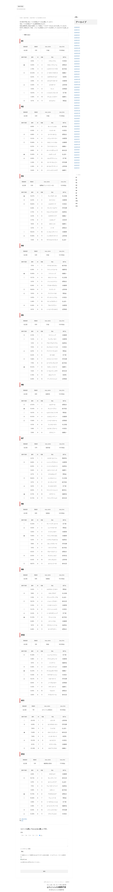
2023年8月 (77, 121)
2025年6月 (77, 63)
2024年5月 (77, 97)
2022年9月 (77, 149)
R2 (76, 180)
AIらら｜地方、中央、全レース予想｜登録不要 (56, 886)
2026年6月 (77, 32)
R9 (76, 198)
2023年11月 (77, 113)
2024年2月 (77, 105)
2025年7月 (77, 61)
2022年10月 (77, 147)
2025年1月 (76, 76)
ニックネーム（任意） (25, 850)
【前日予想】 (24, 820)
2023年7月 (77, 123)
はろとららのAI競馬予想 (56, 889)
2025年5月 (77, 66)
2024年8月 (77, 89)
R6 (76, 190)
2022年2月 (76, 165)
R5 (76, 187)
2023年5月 (77, 128)
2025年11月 (77, 50)
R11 (76, 203)
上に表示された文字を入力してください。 (30, 863)
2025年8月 (77, 58)
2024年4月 (77, 100)
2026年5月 (77, 35)
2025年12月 (77, 48)
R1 (76, 177)
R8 (76, 195)
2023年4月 (77, 131)
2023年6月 (77, 126)
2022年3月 (77, 162)
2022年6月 (77, 157)
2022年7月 (76, 154)
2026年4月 (77, 37)
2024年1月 (76, 108)
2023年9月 (77, 118)
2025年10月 (77, 53)
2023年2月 (77, 136)
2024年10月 (77, 84)
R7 (76, 193)
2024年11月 (77, 82)
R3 (76, 182)
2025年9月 (77, 56)
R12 (77, 206)
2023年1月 (76, 139)
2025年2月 (77, 74)
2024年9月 (77, 87)
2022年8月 (77, 152)
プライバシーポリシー (59, 883)
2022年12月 (77, 141)
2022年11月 (77, 144)
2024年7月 (77, 92)
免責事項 (67, 883)
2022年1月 (76, 167)
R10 (77, 200)
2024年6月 (77, 95)
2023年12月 (77, 110)
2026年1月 (76, 45)
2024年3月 (77, 102)
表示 (29, 34)
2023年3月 (77, 134)
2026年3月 (77, 40)
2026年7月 (77, 29)
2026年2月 (77, 42)
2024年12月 (77, 79)
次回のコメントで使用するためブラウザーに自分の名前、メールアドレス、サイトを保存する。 (43, 857)
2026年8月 (77, 27)
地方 (22, 822)
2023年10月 (77, 115)
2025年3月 (77, 71)
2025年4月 (77, 69)
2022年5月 (77, 160)
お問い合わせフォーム (48, 883)
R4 (76, 185)
